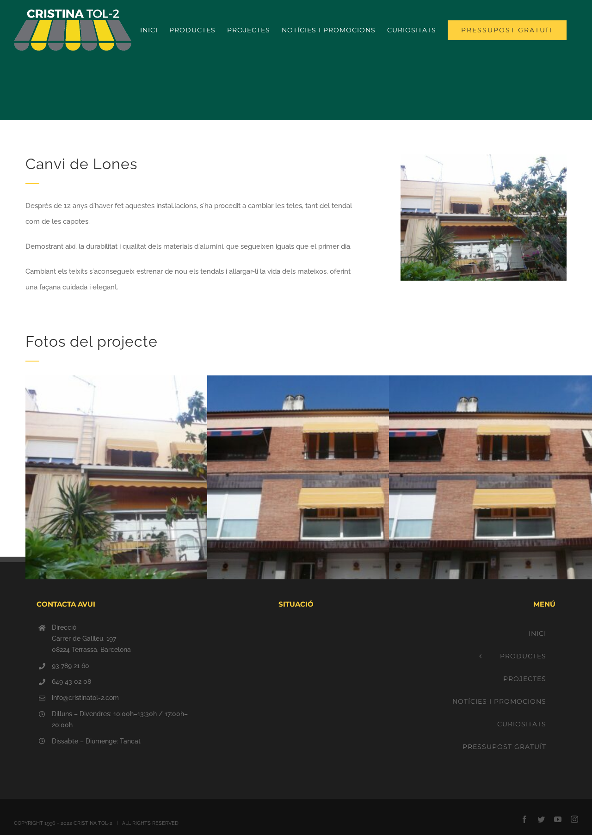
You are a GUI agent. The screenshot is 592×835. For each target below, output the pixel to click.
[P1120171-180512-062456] (484, 157)
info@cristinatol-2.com (85, 697)
